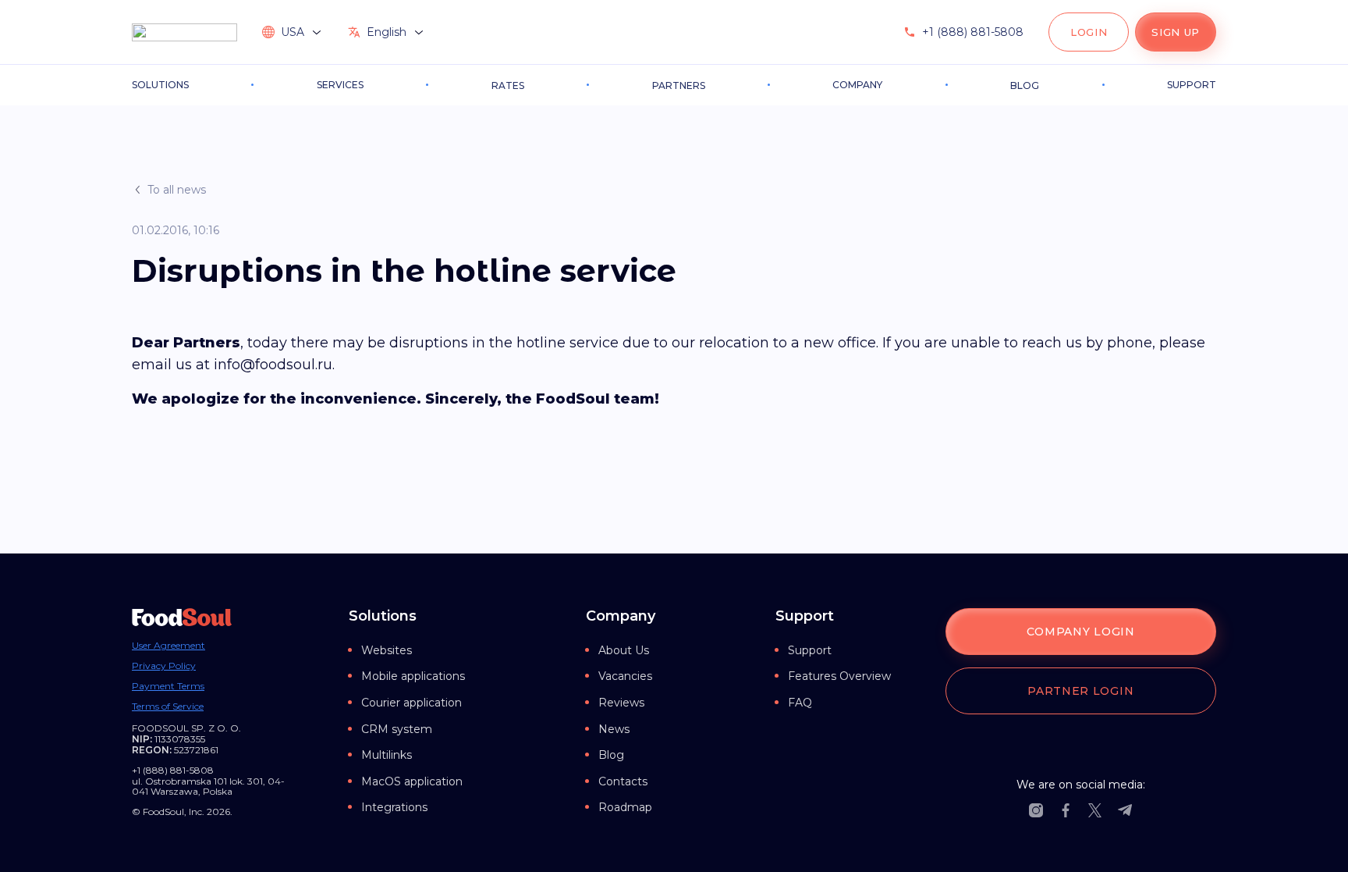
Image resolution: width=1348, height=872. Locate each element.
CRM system (396, 729)
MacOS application (412, 781)
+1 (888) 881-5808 (972, 32)
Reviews (621, 703)
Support (810, 650)
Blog (611, 755)
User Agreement (168, 645)
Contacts (622, 781)
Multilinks (386, 755)
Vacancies (625, 676)
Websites (386, 650)
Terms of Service (168, 706)
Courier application (411, 703)
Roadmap (625, 807)
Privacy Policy (164, 665)
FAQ (800, 703)
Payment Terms (168, 686)
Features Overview (839, 676)
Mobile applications (413, 676)
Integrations (394, 807)
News (614, 729)
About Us (623, 650)
